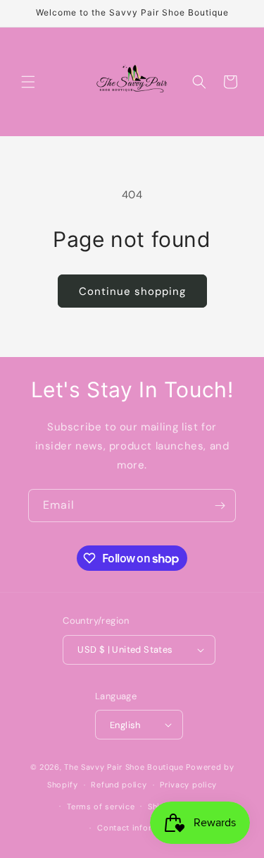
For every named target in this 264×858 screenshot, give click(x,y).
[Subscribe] (219, 505)
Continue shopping (132, 291)
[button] (28, 81)
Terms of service (100, 806)
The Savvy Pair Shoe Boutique (124, 767)
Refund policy (118, 785)
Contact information (138, 828)
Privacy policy (188, 785)
